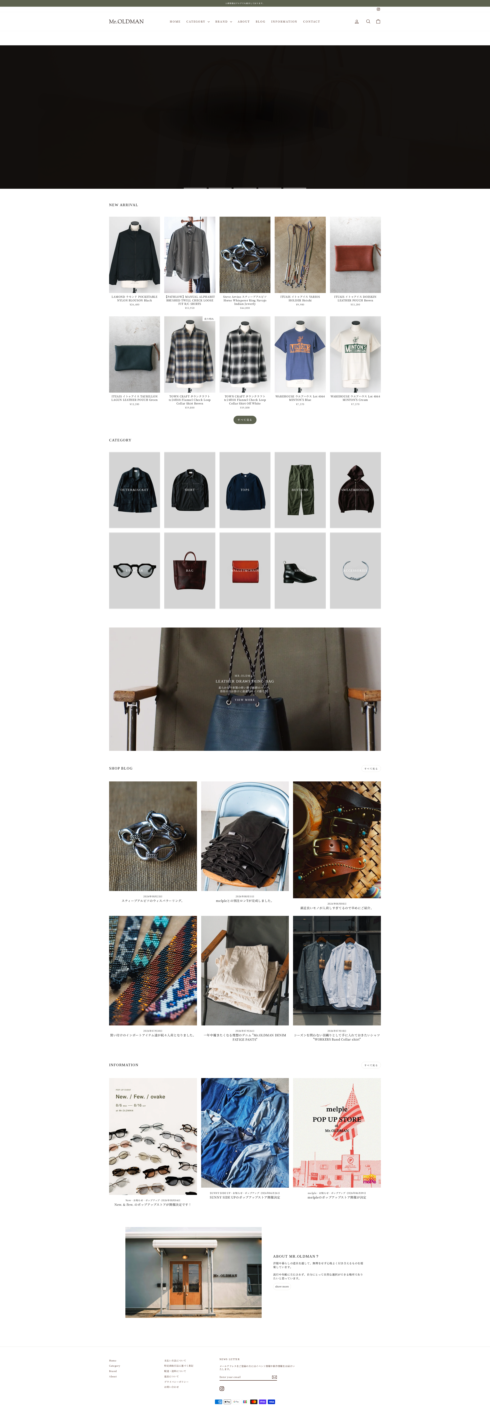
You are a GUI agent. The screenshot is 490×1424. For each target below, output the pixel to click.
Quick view (134, 289)
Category (196, 21)
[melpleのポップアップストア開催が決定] (337, 1133)
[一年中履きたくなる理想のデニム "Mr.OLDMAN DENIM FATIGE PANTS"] (245, 970)
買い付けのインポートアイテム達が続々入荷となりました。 (153, 1035)
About (244, 21)
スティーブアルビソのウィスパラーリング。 (153, 900)
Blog (260, 21)
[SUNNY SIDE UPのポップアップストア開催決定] (245, 1133)
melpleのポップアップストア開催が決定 (337, 1197)
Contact (311, 21)
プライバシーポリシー (176, 1381)
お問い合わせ (171, 1386)
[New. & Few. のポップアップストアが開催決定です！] (153, 1136)
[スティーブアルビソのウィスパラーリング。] (153, 836)
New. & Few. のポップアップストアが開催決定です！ (153, 1204)
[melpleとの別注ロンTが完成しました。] (245, 836)
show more (282, 1286)
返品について (171, 1376)
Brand (222, 21)
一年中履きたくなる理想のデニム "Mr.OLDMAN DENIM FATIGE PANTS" (245, 1037)
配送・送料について (175, 1371)
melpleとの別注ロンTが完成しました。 (245, 900)
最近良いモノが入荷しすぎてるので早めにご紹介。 (337, 908)
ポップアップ (152, 1200)
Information (284, 21)
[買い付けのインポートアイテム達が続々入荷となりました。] (153, 970)
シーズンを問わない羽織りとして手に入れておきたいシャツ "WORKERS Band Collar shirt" (337, 1037)
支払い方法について (175, 1360)
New (128, 1200)
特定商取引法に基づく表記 (178, 1365)
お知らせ (138, 1200)
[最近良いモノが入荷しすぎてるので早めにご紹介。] (337, 839)
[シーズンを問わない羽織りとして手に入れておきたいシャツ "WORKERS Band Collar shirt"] (337, 970)
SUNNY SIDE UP (220, 1193)
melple (312, 1193)
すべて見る (245, 420)
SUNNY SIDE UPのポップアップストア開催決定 (245, 1197)
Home (175, 21)
